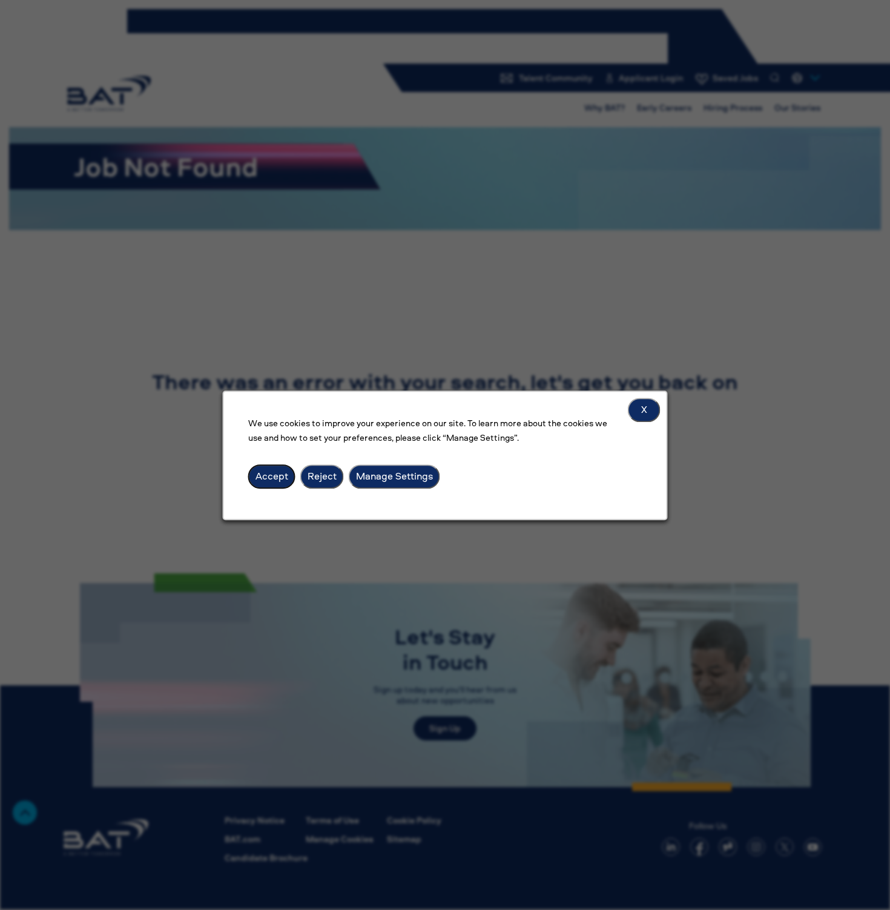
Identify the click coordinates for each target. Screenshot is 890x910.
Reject (322, 476)
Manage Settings (394, 476)
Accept (271, 476)
